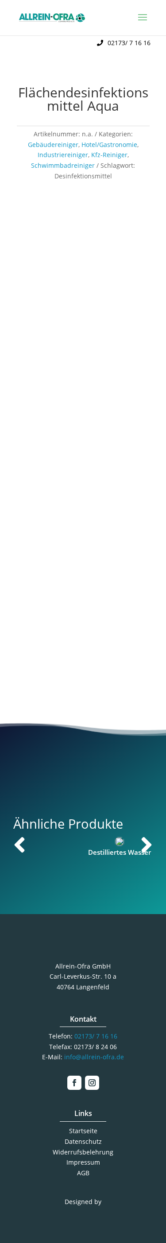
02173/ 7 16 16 (129, 43)
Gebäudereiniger (53, 144)
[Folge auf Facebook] (74, 1083)
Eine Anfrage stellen (83, 671)
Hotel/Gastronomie (109, 144)
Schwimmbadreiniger (63, 165)
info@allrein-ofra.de (94, 1057)
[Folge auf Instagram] (92, 1083)
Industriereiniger (63, 155)
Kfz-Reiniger (109, 155)
